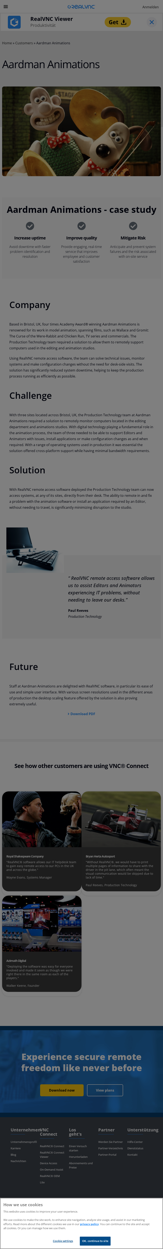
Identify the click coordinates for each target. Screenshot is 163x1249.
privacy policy (89, 1224)
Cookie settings (63, 1241)
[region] (81, 1223)
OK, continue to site (95, 1241)
